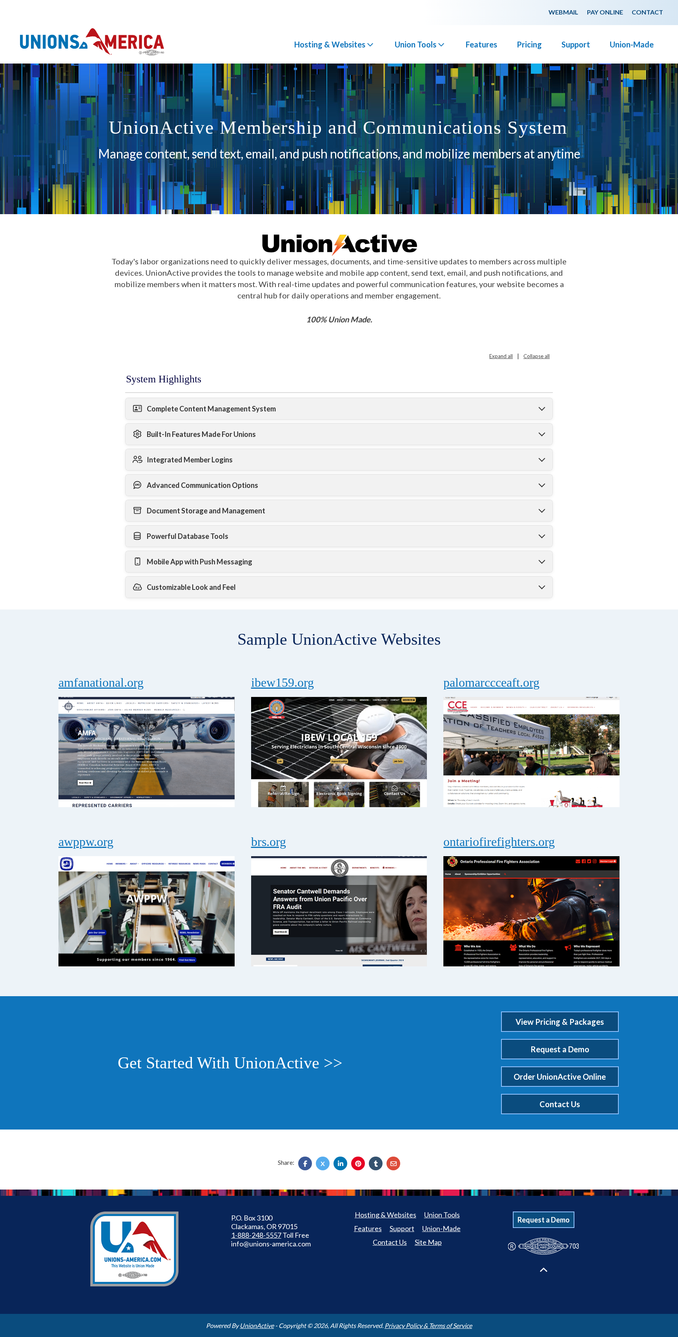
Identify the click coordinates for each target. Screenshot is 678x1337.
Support (575, 44)
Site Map (428, 1242)
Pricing (529, 44)
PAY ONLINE (605, 12)
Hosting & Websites (329, 44)
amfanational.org (101, 682)
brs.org (268, 842)
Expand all (501, 356)
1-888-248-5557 (256, 1235)
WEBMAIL (563, 12)
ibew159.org (282, 682)
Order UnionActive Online (560, 1076)
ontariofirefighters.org (499, 842)
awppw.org (85, 842)
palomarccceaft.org (491, 682)
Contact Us (559, 1104)
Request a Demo (559, 1049)
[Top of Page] (544, 1270)
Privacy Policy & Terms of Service (428, 1325)
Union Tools (415, 44)
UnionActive (257, 1325)
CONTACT (647, 12)
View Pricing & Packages (560, 1021)
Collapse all (536, 356)
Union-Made (632, 44)
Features (481, 44)
